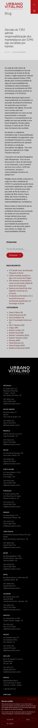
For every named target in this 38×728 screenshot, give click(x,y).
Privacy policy (32, 699)
